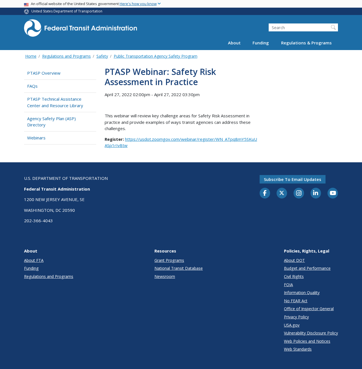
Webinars (36, 138)
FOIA (288, 284)
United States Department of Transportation (66, 11)
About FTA (34, 260)
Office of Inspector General (309, 308)
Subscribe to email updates (292, 179)
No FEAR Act (295, 300)
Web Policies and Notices (307, 341)
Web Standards (298, 349)
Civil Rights (294, 276)
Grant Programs (169, 260)
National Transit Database (178, 268)
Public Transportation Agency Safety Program (155, 56)
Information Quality (302, 292)
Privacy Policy (296, 317)
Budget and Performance (307, 268)
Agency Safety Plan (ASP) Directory (51, 122)
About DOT (294, 260)
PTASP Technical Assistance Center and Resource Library (55, 102)
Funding (261, 43)
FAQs (32, 86)
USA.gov (291, 325)
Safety (102, 56)
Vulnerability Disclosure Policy (311, 333)
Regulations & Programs (306, 43)
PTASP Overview (44, 73)
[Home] (80, 29)
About (234, 43)
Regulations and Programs (66, 56)
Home (30, 56)
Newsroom (164, 276)
